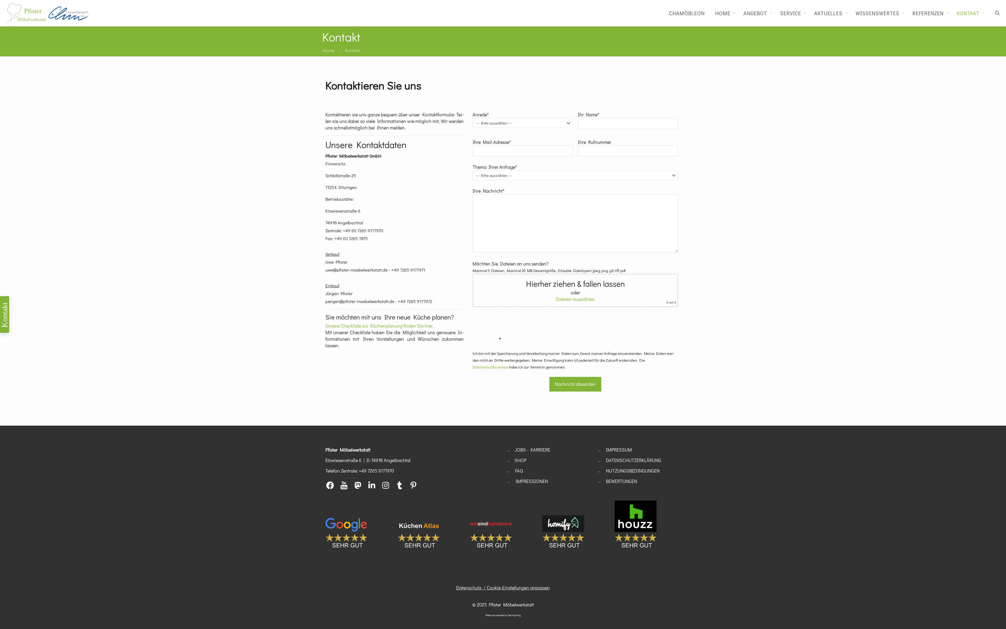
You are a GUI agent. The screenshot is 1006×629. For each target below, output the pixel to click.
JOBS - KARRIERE (532, 450)
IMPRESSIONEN (532, 481)
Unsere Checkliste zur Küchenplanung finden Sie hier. (379, 326)
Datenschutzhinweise (490, 367)
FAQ (519, 471)
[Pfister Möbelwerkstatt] (47, 13)
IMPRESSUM (619, 450)
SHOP (521, 460)
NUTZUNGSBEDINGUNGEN (633, 471)
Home (328, 50)
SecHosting (514, 615)
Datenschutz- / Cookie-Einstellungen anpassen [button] (503, 587)
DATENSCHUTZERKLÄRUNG (633, 460)
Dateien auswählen (575, 299)
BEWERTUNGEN (621, 481)
